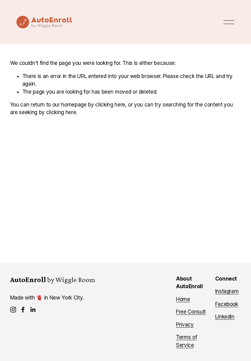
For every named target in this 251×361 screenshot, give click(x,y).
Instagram (227, 291)
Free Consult (191, 312)
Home (183, 299)
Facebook (226, 304)
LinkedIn (224, 317)
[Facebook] (23, 310)
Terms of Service (186, 341)
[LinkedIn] (33, 310)
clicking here (110, 105)
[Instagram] (13, 310)
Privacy (185, 325)
